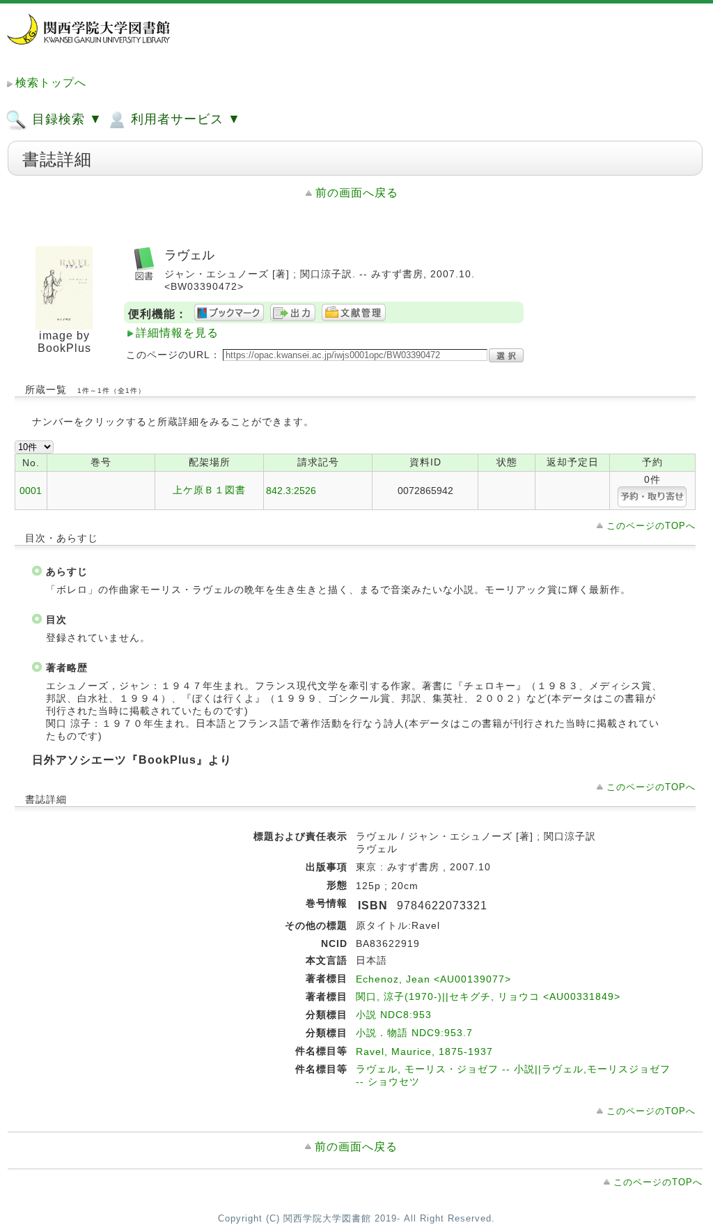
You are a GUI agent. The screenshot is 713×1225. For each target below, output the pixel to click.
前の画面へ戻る (356, 193)
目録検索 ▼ (65, 119)
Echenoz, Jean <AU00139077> (433, 979)
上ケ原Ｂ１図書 (209, 489)
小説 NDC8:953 (394, 1014)
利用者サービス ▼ (184, 119)
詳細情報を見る (177, 333)
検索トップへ (50, 82)
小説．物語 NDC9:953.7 (414, 1032)
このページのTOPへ (651, 526)
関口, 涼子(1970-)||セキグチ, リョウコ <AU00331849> (488, 996)
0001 (30, 490)
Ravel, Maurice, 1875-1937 (424, 1051)
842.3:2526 (291, 490)
